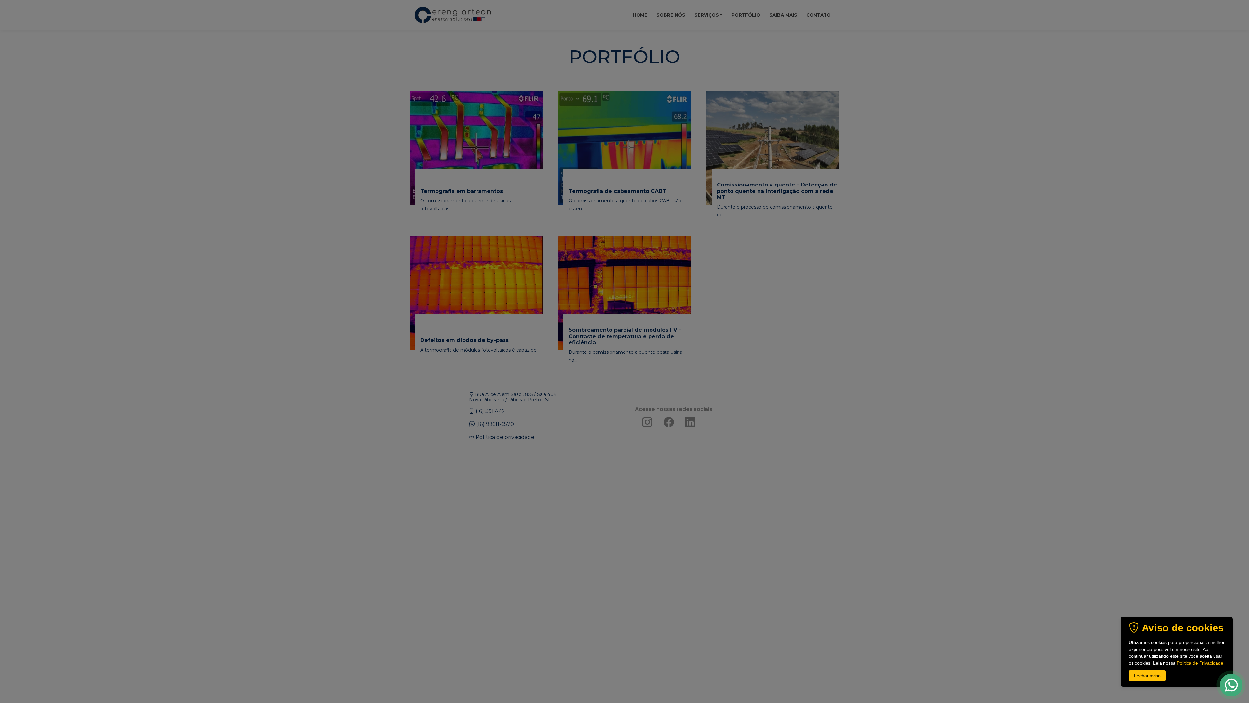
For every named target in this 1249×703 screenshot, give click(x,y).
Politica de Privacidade (1200, 663)
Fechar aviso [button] (1147, 675)
